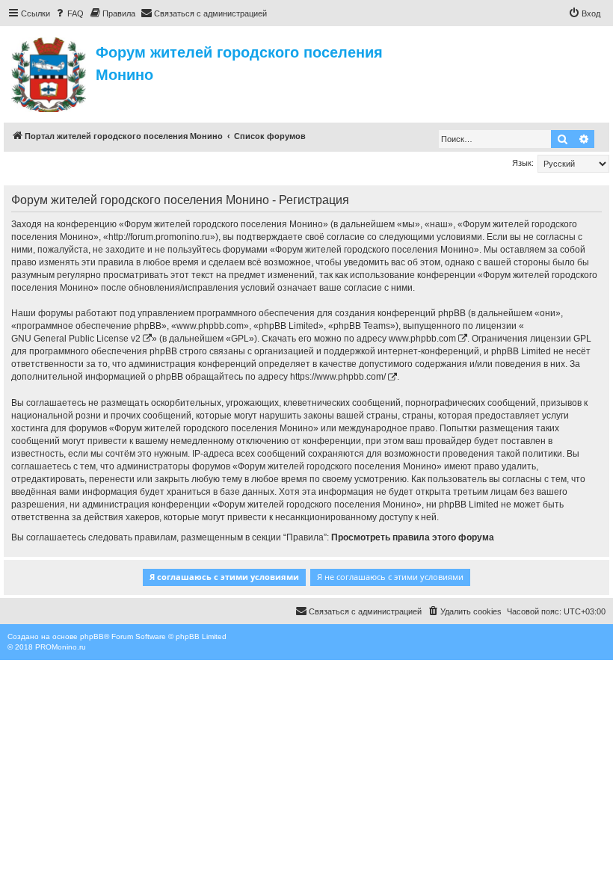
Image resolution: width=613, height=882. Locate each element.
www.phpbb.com (422, 338)
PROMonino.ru (60, 647)
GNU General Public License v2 (76, 338)
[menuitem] (69, 13)
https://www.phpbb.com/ (338, 376)
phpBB (92, 636)
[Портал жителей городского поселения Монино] (50, 72)
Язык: (523, 162)
